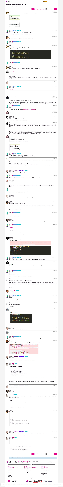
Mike (10, 12)
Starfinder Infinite (43, 472)
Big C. (10, 112)
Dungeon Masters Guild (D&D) (45, 470)
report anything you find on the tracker (42, 379)
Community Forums (8, 6)
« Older (33, 8)
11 (50, 8)
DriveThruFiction (10, 474)
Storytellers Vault (43, 474)
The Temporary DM (13, 97)
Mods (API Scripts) (13, 6)
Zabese (10, 201)
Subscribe (45, 1)
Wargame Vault (10, 476)
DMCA (26, 461)
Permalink (10, 31)
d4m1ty (10, 71)
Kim (10, 278)
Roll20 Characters (10, 469)
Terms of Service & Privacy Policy (21, 461)
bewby (10, 340)
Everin (10, 122)
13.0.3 (11, 89)
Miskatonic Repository (44, 473)
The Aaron (11, 290)
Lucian (10, 363)
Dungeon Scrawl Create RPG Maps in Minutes (44, 467)
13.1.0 (11, 228)
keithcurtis (11, 82)
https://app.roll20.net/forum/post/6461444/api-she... (37, 377)
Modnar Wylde (12, 116)
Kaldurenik (11, 158)
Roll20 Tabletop (10, 468)
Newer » (55, 8)
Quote (13, 31)
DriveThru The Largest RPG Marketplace (11, 472)
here (14, 484)
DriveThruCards (10, 475)
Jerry (10, 36)
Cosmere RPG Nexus (27, 471)
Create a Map (42, 468)
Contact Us (28, 461)
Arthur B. (11, 237)
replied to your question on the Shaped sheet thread (29, 109)
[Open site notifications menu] (53, 1)
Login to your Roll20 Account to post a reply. (18, 457)
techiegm (11, 327)
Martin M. (11, 309)
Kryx (10, 30)
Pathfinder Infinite (43, 471)
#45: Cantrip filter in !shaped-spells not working (15, 43)
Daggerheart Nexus (26, 469)
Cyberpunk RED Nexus (27, 472)
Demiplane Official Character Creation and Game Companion (30, 467)
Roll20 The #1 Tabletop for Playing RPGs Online (13, 467)
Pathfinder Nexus (26, 468)
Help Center (30, 461)
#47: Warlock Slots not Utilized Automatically (16, 93)
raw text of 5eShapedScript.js (19, 177)
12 (52, 8)
